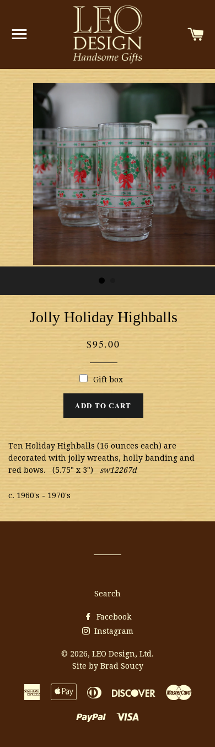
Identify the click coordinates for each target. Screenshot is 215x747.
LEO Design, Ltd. (123, 653)
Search (107, 593)
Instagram (112, 631)
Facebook (112, 616)
